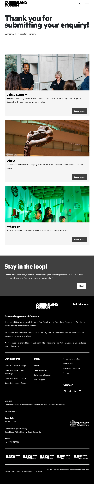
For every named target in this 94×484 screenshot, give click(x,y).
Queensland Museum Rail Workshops (14, 372)
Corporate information (71, 359)
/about (47, 151)
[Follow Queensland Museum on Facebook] (65, 390)
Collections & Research (42, 375)
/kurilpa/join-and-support (47, 85)
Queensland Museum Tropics (15, 383)
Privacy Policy (10, 471)
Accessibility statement (71, 368)
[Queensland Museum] (16, 4)
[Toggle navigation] (86, 4)
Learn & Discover (40, 370)
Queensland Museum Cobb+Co (16, 378)
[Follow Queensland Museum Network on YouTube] (80, 390)
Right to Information (25, 471)
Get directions (10, 411)
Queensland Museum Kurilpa (15, 365)
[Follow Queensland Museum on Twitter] (75, 390)
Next (81, 285)
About (36, 365)
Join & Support (39, 379)
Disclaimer (38, 471)
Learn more (79, 111)
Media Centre (68, 363)
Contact (66, 373)
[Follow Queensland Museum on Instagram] (70, 390)
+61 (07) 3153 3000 (12, 442)
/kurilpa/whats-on (47, 215)
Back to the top (80, 303)
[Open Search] (79, 4)
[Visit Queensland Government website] (79, 423)
